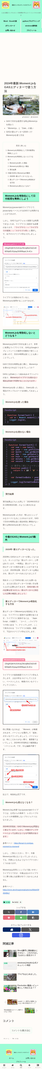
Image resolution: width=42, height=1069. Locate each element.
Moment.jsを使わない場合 (19, 166)
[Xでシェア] (9, 912)
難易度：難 (17, 902)
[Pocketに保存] (9, 917)
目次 (18, 146)
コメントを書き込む (21, 1030)
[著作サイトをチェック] (12, 929)
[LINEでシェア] (21, 917)
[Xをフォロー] (30, 929)
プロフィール (21, 1062)
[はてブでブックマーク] (33, 912)
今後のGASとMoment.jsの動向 (19, 173)
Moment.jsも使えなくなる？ (20, 186)
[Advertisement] (21, 56)
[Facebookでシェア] (21, 912)
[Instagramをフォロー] (21, 935)
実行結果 (13, 170)
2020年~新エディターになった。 (22, 176)
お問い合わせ (30, 1058)
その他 (7, 902)
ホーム (11, 1058)
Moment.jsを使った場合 (18, 163)
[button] (37, 410)
